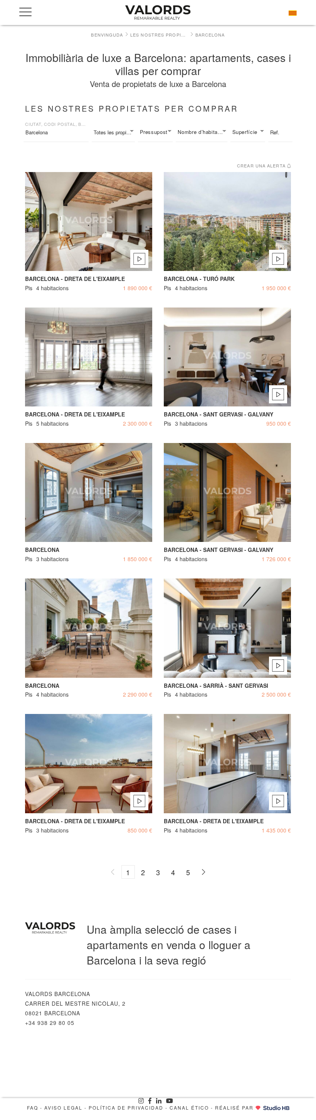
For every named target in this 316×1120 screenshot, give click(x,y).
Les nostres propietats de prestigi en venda (159, 35)
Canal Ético (189, 1107)
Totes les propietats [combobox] (114, 132)
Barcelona (210, 35)
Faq (32, 1107)
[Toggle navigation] (25, 12)
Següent (203, 872)
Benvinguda (107, 35)
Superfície (245, 131)
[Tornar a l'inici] (158, 12)
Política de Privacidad (126, 1107)
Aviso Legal (63, 1107)
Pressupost (154, 131)
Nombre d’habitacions (202, 131)
